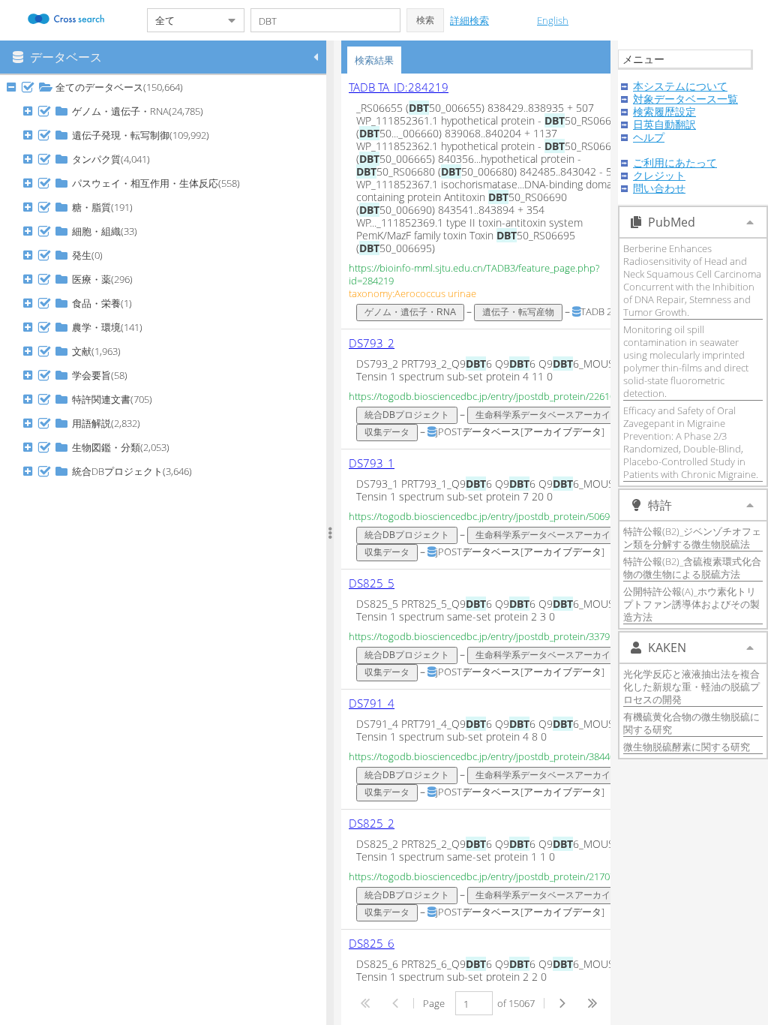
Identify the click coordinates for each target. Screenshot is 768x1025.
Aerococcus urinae (435, 293)
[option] (493, 201)
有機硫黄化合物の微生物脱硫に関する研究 (691, 723)
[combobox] (184, 20)
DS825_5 (371, 583)
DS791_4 (371, 703)
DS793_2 (371, 342)
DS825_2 (371, 823)
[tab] (374, 60)
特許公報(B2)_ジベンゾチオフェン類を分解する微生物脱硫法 (692, 538)
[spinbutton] (474, 1003)
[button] (425, 20)
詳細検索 (469, 20)
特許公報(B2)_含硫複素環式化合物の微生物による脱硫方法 (692, 568)
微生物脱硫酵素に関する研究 (686, 746)
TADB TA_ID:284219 (398, 87)
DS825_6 (371, 943)
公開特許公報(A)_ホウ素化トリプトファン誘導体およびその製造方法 (691, 604)
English (552, 20)
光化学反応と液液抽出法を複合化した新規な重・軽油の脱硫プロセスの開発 (691, 686)
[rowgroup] (167, 550)
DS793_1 (371, 462)
